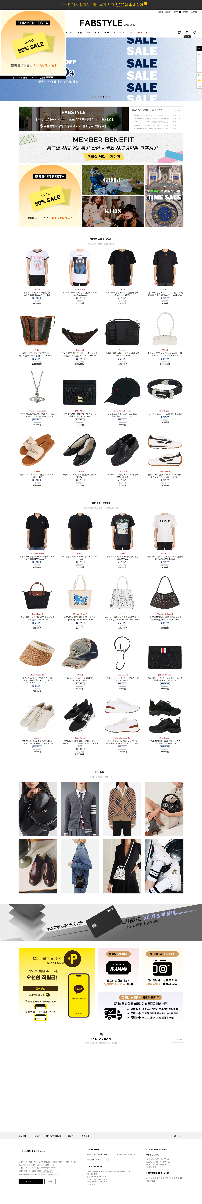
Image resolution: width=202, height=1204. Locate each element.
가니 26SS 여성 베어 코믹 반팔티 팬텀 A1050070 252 (122, 558)
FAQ (50, 1182)
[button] (195, 70)
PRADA (38, 804)
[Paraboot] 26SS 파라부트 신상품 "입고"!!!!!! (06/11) (151, 125)
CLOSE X (49, 77)
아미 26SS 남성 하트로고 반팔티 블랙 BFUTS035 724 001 (122, 294)
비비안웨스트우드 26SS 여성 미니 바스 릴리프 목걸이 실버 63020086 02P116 (37, 415)
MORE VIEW (38, 813)
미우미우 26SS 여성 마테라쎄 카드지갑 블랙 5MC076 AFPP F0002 (79, 415)
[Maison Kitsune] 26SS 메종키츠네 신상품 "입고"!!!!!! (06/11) (152, 128)
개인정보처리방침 (54, 1136)
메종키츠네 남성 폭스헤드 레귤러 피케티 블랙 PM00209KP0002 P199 (37, 558)
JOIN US (168, 12)
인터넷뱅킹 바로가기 (93, 1159)
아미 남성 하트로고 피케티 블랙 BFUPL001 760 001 (79, 558)
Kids (97, 32)
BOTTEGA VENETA (80, 861)
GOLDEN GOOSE (164, 861)
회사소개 (22, 1136)
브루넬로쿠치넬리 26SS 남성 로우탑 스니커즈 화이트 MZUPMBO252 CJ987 (122, 742)
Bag (80, 32)
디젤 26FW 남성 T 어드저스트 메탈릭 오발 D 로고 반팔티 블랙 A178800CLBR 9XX (165, 294)
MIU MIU (164, 804)
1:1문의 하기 (31, 1182)
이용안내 (72, 1136)
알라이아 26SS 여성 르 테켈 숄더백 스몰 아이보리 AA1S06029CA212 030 (165, 354)
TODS (38, 861)
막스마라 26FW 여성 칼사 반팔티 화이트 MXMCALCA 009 (80, 294)
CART (177, 12)
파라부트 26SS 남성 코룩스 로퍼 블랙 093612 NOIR (122, 476)
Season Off (120, 32)
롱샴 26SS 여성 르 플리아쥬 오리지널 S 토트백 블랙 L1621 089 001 (37, 618)
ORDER (185, 12)
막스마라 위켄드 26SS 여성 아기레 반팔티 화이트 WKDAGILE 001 (165, 558)
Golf (106, 32)
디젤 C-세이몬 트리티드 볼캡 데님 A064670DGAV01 (79, 679)
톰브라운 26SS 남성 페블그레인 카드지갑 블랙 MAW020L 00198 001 (164, 679)
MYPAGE (194, 12)
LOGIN (160, 12)
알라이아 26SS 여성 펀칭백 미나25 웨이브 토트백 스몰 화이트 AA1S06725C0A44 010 (122, 618)
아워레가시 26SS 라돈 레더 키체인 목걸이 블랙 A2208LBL (122, 679)
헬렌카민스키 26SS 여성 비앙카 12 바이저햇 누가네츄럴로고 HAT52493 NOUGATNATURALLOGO (37, 680)
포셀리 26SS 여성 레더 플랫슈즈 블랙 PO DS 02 (79, 476)
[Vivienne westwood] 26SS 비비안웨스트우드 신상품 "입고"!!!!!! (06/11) (152, 122)
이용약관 (36, 1136)
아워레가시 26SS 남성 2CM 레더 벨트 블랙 (165, 414)
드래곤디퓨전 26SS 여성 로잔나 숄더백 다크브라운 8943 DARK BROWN (165, 618)
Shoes (69, 32)
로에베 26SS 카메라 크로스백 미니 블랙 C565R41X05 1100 (122, 354)
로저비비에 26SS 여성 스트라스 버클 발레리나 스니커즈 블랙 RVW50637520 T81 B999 (79, 743)
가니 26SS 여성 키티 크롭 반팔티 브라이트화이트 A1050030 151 (37, 294)
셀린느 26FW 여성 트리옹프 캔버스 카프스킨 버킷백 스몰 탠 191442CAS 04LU (37, 354)
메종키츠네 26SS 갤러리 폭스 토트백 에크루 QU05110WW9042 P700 (79, 618)
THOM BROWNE (80, 804)
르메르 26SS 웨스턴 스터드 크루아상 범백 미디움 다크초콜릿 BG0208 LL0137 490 (80, 354)
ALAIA (122, 861)
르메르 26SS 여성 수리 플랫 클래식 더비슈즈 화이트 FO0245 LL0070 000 (37, 742)
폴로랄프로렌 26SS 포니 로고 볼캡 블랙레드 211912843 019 (122, 415)
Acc (88, 32)
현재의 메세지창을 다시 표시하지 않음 (28, 78)
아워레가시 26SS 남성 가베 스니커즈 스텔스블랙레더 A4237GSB (165, 742)
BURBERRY (122, 804)
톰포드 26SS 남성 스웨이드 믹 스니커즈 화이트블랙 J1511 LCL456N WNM (165, 476)
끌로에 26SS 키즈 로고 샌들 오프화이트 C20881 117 (37, 476)
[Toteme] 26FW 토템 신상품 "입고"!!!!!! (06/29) (149, 115)
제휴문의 (85, 1136)
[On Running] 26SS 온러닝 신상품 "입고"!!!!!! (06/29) (151, 118)
